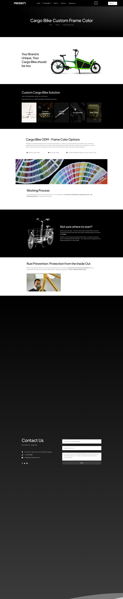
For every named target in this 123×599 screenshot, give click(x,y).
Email (63, 445)
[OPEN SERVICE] (66, 3)
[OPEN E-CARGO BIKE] (51, 3)
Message (64, 451)
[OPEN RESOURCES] (75, 3)
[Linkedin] (27, 463)
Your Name (65, 438)
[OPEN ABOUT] (58, 3)
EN (112, 3)
